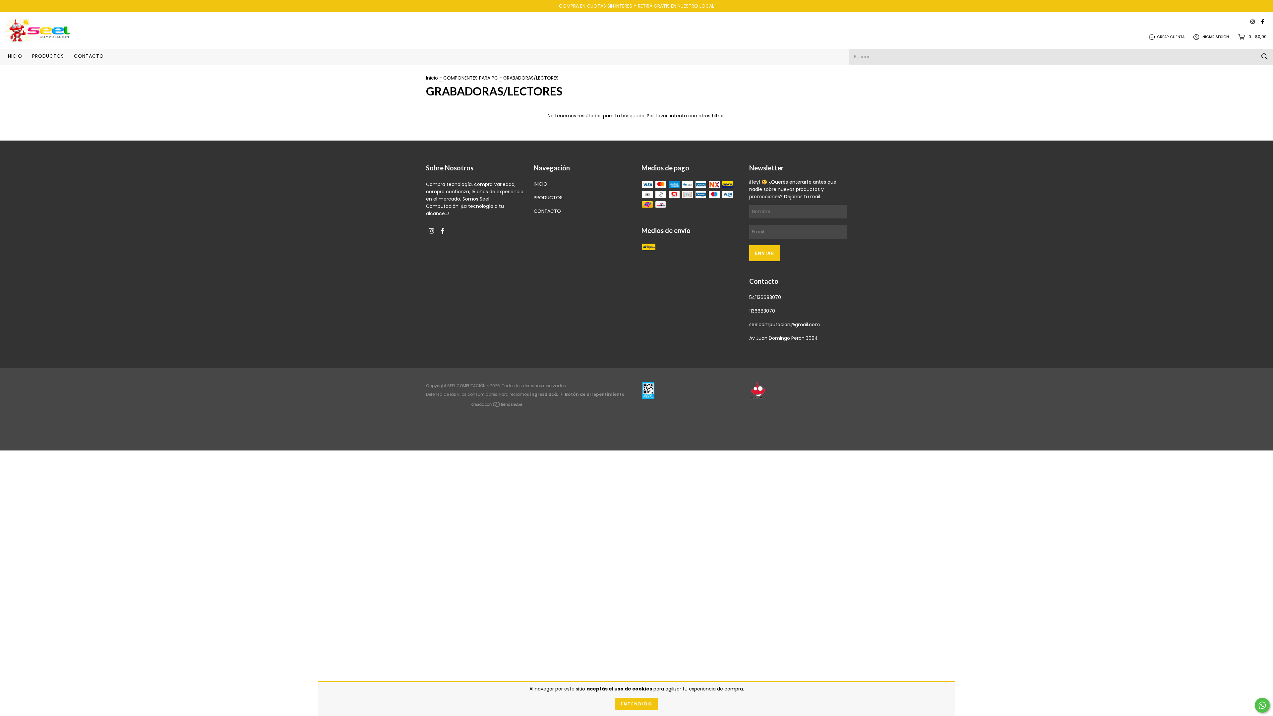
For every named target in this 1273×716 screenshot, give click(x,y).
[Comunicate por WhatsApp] (1262, 705)
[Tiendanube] (497, 405)
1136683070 (762, 311)
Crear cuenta (1170, 36)
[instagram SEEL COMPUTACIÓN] (1252, 22)
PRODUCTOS (48, 56)
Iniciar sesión (1215, 36)
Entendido (636, 704)
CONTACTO (89, 56)
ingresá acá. (544, 394)
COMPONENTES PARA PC (470, 78)
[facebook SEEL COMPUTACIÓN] (1262, 22)
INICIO (14, 56)
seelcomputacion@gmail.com (784, 324)
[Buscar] (1264, 56)
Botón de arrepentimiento (595, 394)
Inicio (432, 78)
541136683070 (765, 297)
